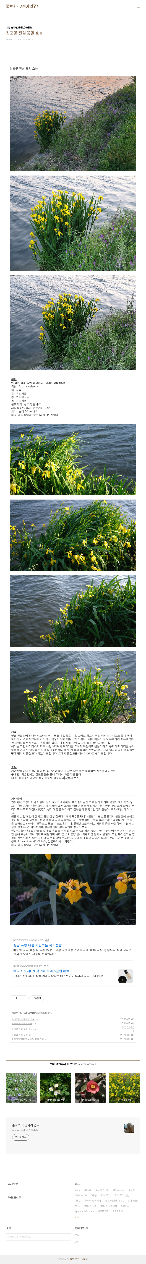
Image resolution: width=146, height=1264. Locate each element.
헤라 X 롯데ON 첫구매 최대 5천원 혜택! (41, 971)
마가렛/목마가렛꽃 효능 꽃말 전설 (28, 1039)
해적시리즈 (81, 1195)
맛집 (78, 1206)
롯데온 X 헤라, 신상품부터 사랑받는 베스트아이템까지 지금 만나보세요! (59, 976)
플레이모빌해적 (109, 1206)
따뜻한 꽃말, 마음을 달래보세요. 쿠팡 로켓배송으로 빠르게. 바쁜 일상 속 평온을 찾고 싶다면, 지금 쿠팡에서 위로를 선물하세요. (72, 952)
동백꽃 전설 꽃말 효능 (22, 1029)
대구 (94, 1195)
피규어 (89, 1190)
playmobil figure (115, 1200)
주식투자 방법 (122, 1195)
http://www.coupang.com (28, 939)
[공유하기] (20, 998)
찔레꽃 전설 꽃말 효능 (22, 1023)
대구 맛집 (104, 1211)
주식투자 (106, 1195)
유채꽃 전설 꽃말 (20, 1035)
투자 (133, 1190)
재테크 (125, 1206)
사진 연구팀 (17, 1013)
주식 (78, 1190)
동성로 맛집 (103, 1190)
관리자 (85, 1259)
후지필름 (118, 1211)
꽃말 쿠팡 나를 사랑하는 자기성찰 (37, 945)
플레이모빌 (91, 1206)
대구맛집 (134, 1200)
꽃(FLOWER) (29, 1013)
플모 (78, 1200)
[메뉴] (138, 6)
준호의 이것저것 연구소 (22, 6)
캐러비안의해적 (93, 1200)
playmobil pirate (85, 1211)
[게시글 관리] (24, 998)
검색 (67, 1237)
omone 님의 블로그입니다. (25, 1130)
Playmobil (119, 1190)
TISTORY (74, 1259)
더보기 (77, 1217)
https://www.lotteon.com (27, 965)
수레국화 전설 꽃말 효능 (23, 1019)
